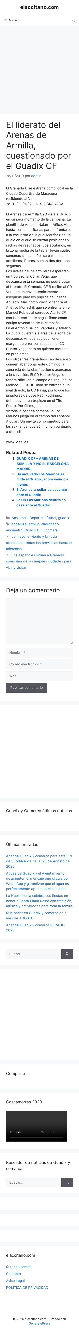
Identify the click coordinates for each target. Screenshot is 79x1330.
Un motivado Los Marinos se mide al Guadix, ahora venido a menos (42, 479)
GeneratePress (39, 1323)
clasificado (50, 524)
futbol (51, 518)
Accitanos (20, 518)
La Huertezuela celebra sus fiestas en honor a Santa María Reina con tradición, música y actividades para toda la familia (39, 901)
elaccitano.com (39, 7)
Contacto (13, 1274)
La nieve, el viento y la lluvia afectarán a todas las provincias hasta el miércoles (39, 542)
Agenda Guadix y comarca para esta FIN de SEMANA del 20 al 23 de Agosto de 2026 (39, 861)
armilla (34, 524)
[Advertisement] (39, 68)
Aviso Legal (15, 1281)
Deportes (37, 518)
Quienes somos (18, 1267)
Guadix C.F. (34, 530)
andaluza (19, 524)
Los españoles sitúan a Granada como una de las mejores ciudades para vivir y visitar (38, 561)
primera (51, 530)
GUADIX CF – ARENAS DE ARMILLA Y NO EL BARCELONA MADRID (42, 463)
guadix (63, 518)
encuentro (14, 530)
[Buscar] (67, 954)
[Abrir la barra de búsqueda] (73, 20)
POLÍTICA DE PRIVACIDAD (27, 1288)
